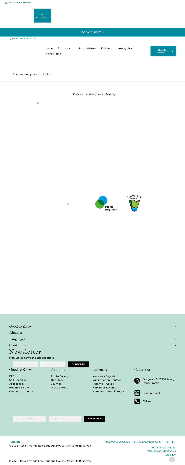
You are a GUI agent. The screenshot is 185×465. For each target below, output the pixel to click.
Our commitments (21, 391)
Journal (56, 383)
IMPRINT (170, 441)
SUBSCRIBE (78, 364)
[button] (92, 327)
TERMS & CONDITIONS (146, 441)
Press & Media (60, 387)
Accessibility (16, 383)
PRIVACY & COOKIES (117, 441)
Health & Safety (19, 387)
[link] (51, 203)
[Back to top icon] (172, 459)
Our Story (57, 380)
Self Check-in (17, 380)
